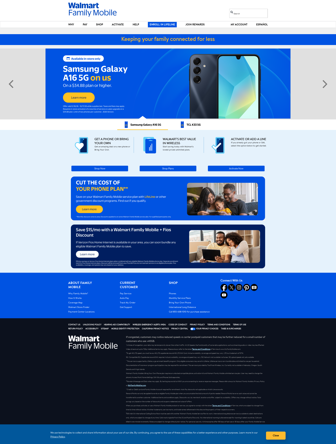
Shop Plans (168, 168)
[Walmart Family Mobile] (92, 10)
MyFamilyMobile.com (137, 385)
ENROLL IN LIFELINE (162, 24)
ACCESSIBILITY (91, 328)
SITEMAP (105, 328)
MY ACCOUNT (239, 24)
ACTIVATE (118, 24)
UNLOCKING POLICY (92, 324)
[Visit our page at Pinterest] (246, 287)
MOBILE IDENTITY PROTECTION (125, 328)
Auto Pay (124, 298)
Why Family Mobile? (78, 293)
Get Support (126, 307)
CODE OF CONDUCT (178, 324)
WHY (71, 24)
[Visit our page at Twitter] (231, 287)
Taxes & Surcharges (231, 328)
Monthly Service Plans (180, 298)
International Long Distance (182, 307)
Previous (11, 84)
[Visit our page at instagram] (239, 287)
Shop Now (99, 168)
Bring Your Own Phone (180, 302)
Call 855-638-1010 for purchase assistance (189, 311)
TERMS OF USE (239, 324)
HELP (136, 24)
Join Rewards (195, 24)
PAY (85, 24)
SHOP (99, 24)
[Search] (231, 11)
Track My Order (127, 302)
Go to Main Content (13, 2)
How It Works (75, 298)
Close (276, 435)
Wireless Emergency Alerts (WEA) (149, 324)
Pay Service (125, 293)
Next (325, 84)
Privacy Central (179, 328)
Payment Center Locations (81, 311)
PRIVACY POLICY (197, 324)
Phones (172, 293)
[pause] (168, 88)
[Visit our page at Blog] (254, 287)
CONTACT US (74, 324)
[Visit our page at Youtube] (223, 294)
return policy (75, 328)
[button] (168, 199)
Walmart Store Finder (78, 307)
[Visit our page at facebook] (223, 287)
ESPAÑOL (262, 24)
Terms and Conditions (201, 349)
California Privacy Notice (155, 328)
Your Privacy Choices (206, 328)
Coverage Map (75, 302)
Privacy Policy (57, 436)
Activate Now (236, 168)
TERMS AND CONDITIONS (218, 324)
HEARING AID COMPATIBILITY (117, 324)
